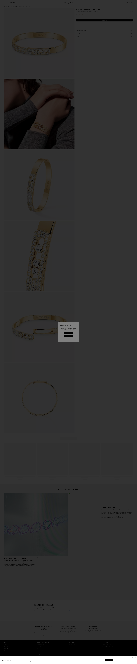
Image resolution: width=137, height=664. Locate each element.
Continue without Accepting (133, 657)
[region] (68, 660)
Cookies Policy (23, 662)
